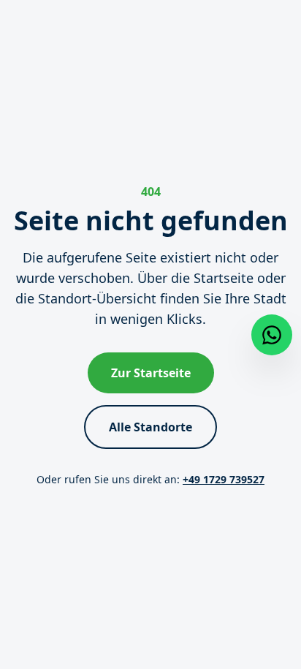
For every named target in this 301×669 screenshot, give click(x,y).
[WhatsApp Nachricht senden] (271, 334)
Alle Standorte (150, 427)
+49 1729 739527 (223, 479)
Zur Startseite (151, 373)
